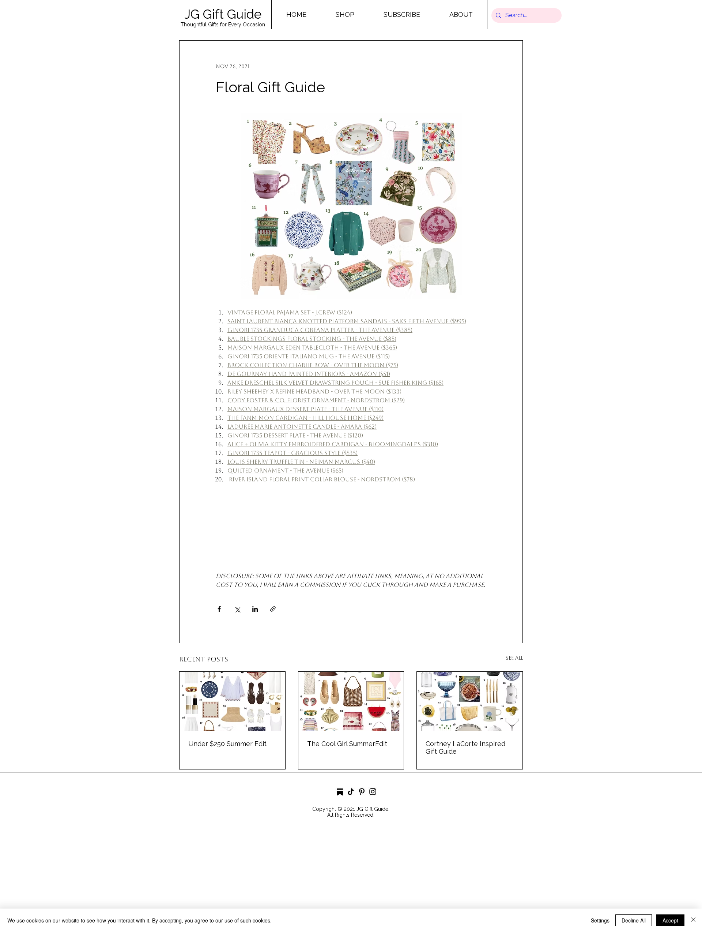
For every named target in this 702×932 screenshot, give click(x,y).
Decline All (634, 920)
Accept (670, 920)
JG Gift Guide (222, 14)
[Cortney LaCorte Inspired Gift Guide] (469, 701)
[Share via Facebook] (219, 608)
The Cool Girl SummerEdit (347, 744)
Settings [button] (600, 920)
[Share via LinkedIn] (255, 608)
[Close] (693, 920)
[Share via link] (272, 608)
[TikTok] (350, 791)
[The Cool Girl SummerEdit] (351, 701)
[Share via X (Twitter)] (237, 608)
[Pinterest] (361, 791)
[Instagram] (372, 791)
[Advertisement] (219, 880)
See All (514, 658)
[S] (339, 791)
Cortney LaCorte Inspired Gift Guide (465, 747)
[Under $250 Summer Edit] (232, 701)
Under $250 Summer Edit (227, 744)
